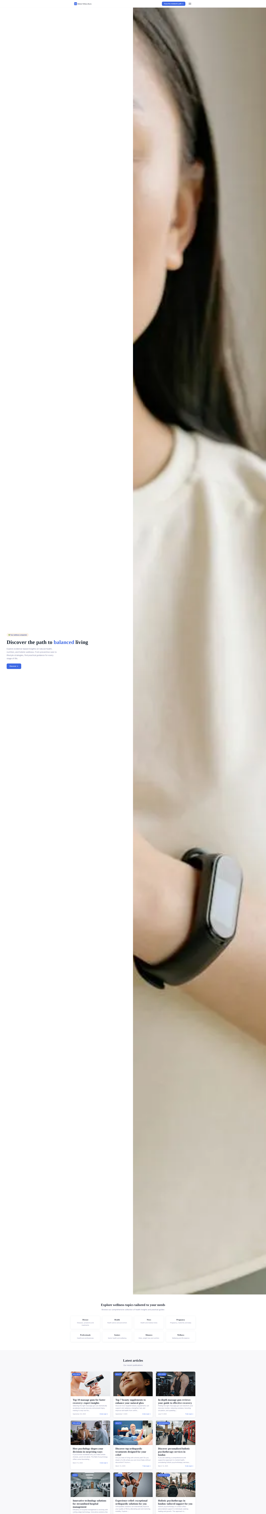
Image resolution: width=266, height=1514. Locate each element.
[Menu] (190, 3)
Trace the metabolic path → (173, 4)
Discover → (14, 666)
